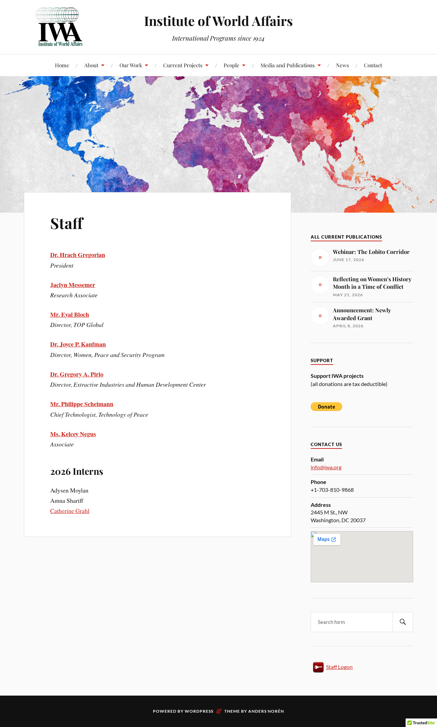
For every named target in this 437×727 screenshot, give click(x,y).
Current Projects (182, 65)
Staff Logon (339, 667)
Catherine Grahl (69, 511)
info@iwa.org (326, 467)
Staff (66, 223)
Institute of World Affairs (218, 20)
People (231, 65)
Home (62, 65)
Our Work (130, 65)
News (342, 65)
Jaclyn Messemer (72, 284)
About (91, 65)
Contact (373, 65)
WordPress (199, 711)
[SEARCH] (403, 622)
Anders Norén (266, 711)
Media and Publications (287, 65)
